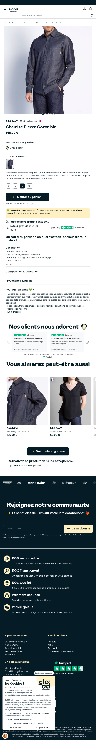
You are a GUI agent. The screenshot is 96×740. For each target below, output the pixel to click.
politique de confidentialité (14, 537)
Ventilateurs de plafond (83, 730)
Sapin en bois (60, 727)
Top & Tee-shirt (15, 465)
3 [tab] (48, 114)
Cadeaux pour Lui (32, 465)
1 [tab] (43, 114)
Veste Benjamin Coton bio (18, 431)
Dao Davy (12, 121)
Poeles (70, 730)
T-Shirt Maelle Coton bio (60, 431)
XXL (29, 186)
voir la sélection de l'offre (76, 736)
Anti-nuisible (61, 730)
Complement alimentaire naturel (78, 727)
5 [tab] (53, 114)
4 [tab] (51, 114)
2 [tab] (46, 114)
